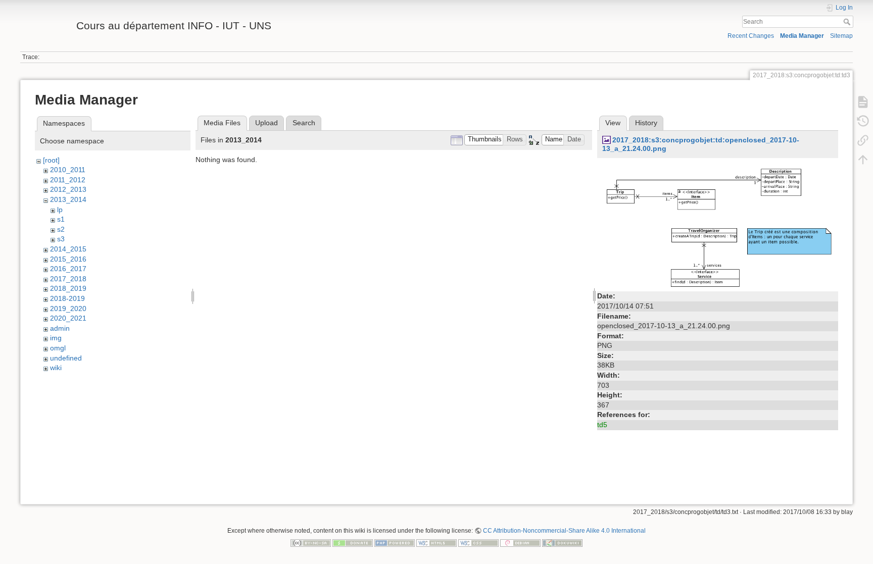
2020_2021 (68, 318)
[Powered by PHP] (394, 542)
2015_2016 (68, 259)
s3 (61, 239)
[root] (51, 160)
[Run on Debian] (520, 542)
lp (60, 210)
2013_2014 (68, 199)
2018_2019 (68, 288)
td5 (602, 425)
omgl (58, 348)
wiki (56, 368)
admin (60, 328)
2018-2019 (67, 298)
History (646, 123)
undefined (66, 358)
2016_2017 (68, 269)
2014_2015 (68, 249)
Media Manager (802, 35)
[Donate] (352, 542)
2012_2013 (68, 189)
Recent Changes (751, 35)
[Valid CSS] (478, 542)
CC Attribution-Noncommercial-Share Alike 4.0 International (564, 530)
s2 (61, 229)
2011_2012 (67, 180)
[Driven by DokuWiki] (562, 542)
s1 (61, 219)
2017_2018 (68, 279)
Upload (266, 123)
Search (848, 21)
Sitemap (841, 35)
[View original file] (717, 226)
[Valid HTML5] (436, 542)
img (56, 338)
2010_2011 (67, 170)
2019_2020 (68, 308)
